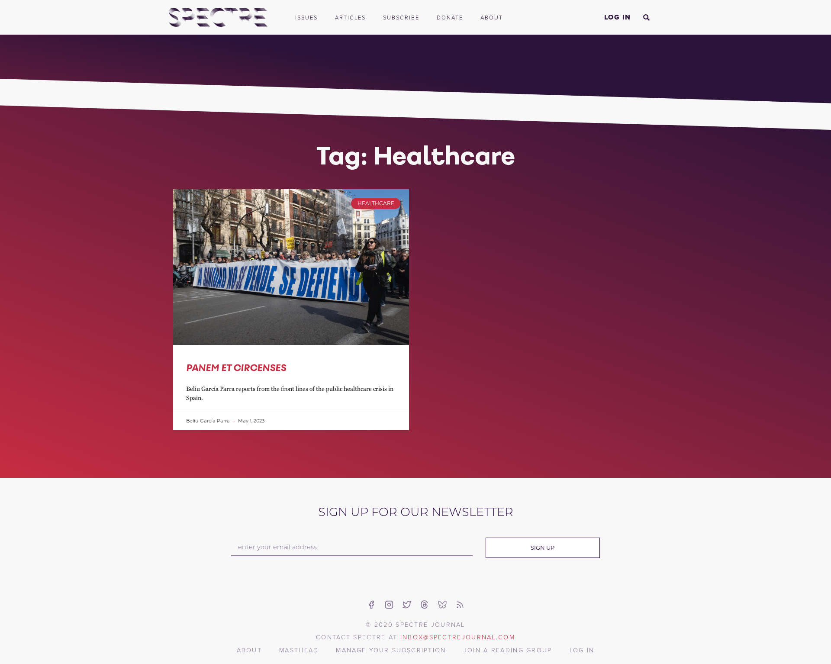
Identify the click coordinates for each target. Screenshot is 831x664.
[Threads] (424, 604)
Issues (306, 17)
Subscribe (401, 17)
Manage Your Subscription (391, 649)
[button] (646, 17)
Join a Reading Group (508, 649)
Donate (450, 17)
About (491, 17)
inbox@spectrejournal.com (457, 636)
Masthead (299, 649)
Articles (350, 17)
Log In (617, 17)
